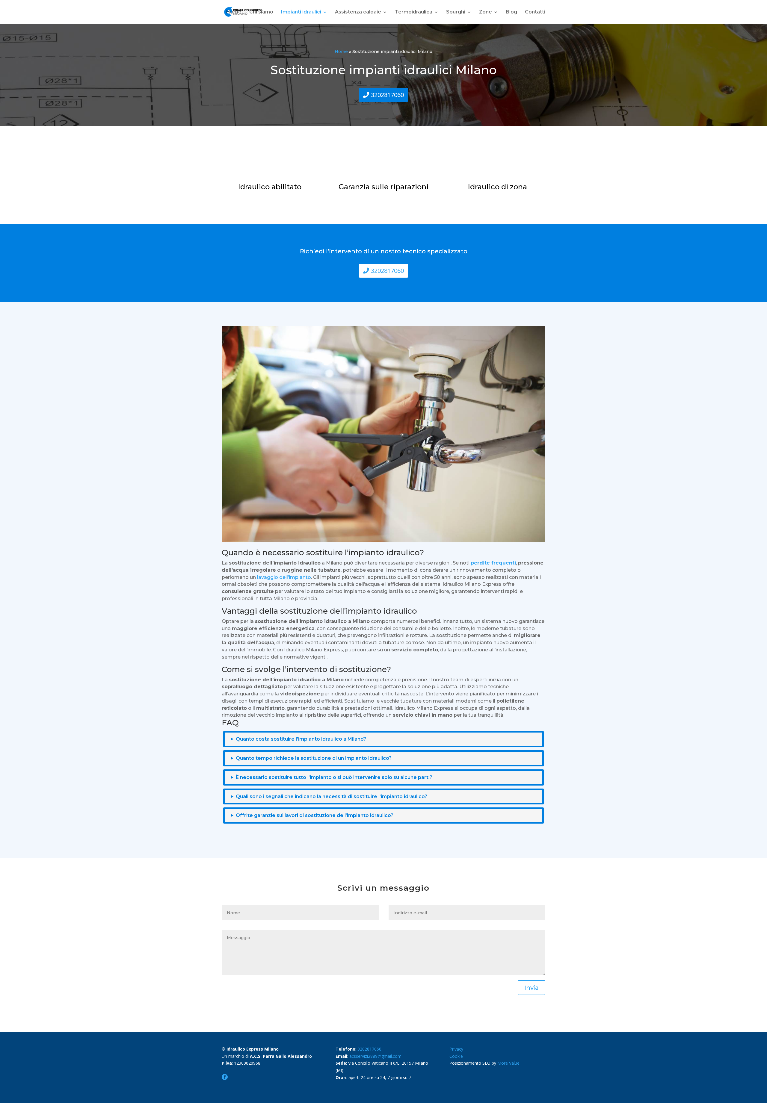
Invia (531, 987)
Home (233, 12)
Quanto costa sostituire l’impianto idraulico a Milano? (301, 739)
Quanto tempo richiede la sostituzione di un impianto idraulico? (314, 758)
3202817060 (387, 95)
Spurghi (455, 12)
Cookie (456, 1056)
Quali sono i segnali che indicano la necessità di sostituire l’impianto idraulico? (331, 796)
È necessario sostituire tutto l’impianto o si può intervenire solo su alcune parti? (334, 777)
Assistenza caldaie (358, 12)
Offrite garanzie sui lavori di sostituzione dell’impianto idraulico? (314, 815)
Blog (511, 12)
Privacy (456, 1049)
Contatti (535, 12)
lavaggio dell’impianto (284, 577)
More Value (508, 1063)
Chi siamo (261, 12)
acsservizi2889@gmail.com (375, 1056)
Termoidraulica (413, 12)
